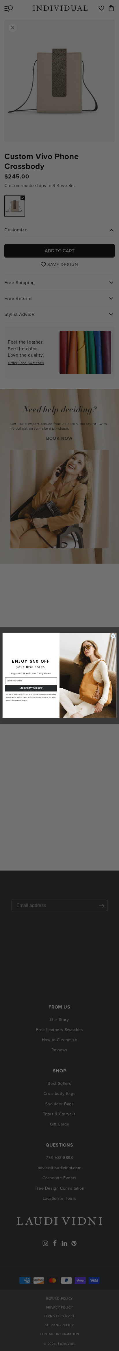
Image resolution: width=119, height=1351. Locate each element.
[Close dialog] (113, 636)
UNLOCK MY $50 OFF (31, 688)
